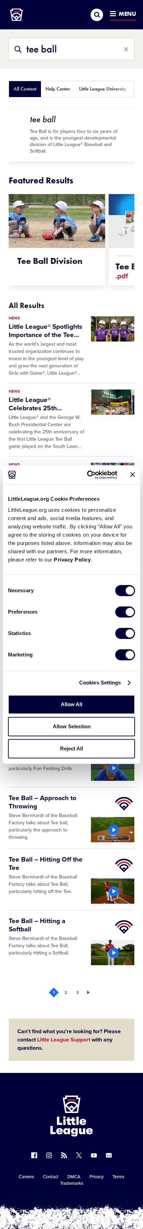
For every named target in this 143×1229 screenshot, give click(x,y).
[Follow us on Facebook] (34, 1155)
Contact (50, 1177)
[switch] (125, 611)
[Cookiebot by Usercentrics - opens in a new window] (88, 474)
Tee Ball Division (50, 261)
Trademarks (71, 1183)
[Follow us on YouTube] (94, 1155)
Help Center (57, 88)
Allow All (71, 704)
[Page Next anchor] (89, 992)
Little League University (102, 88)
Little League (96, 1200)
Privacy (96, 1177)
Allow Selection (72, 726)
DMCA (74, 1177)
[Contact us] (109, 1155)
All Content (25, 88)
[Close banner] (132, 474)
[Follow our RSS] (64, 1155)
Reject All (71, 748)
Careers (26, 1177)
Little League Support (63, 1039)
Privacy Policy (72, 560)
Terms (118, 1177)
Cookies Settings (100, 682)
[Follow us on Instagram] (49, 1155)
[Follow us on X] (79, 1155)
